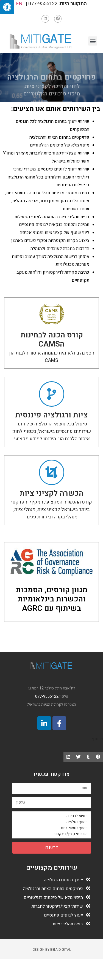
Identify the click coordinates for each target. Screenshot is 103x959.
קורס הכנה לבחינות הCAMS (51, 339)
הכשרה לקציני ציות (51, 493)
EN (19, 3)
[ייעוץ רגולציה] (52, 822)
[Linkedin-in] (44, 723)
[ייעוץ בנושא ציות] (52, 828)
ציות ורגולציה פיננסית (51, 415)
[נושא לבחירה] (52, 816)
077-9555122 (47, 696)
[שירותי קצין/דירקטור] (52, 834)
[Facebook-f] (59, 723)
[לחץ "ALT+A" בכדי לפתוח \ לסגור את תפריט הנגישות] (7, 7)
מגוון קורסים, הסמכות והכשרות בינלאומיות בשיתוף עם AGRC (52, 599)
